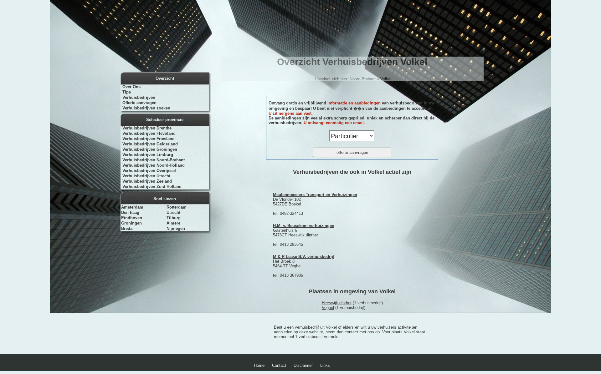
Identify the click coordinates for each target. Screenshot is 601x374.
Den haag (130, 212)
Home (259, 365)
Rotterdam (177, 207)
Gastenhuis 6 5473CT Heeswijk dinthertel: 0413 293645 (303, 235)
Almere (173, 223)
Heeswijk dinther (337, 303)
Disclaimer (303, 365)
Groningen (131, 223)
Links (325, 365)
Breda (126, 228)
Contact (279, 365)
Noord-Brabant (363, 79)
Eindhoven (131, 217)
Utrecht (173, 212)
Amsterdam (132, 207)
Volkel (385, 79)
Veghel (328, 307)
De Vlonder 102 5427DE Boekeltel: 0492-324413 (315, 204)
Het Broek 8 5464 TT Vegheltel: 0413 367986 (303, 266)
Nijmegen (176, 228)
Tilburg (174, 217)
